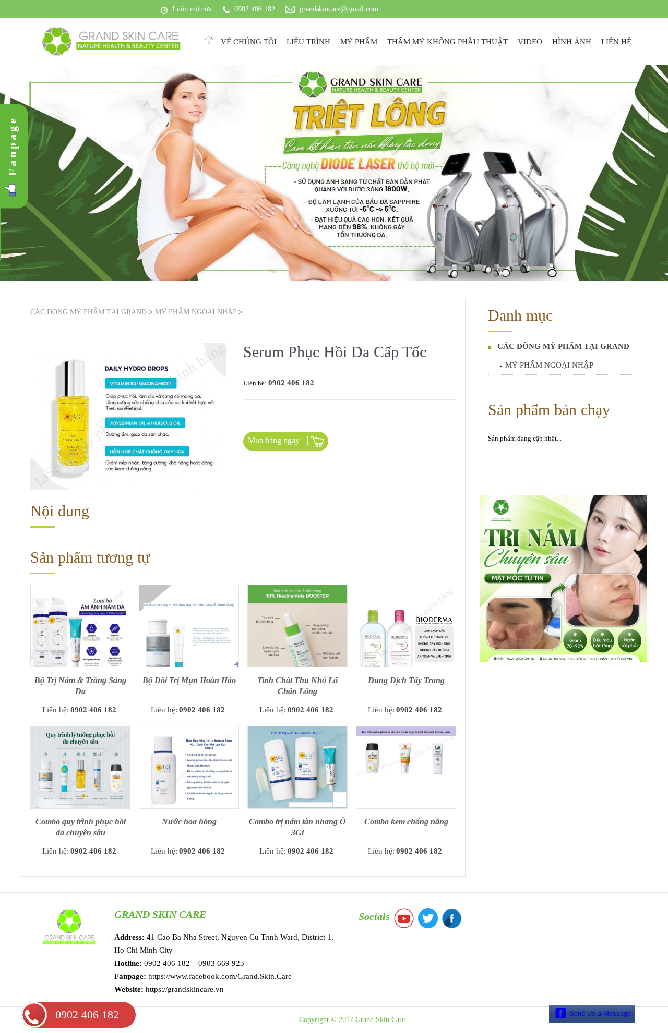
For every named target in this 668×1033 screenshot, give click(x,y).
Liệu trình (308, 42)
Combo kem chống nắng (406, 821)
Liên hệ (616, 42)
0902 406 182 (87, 1014)
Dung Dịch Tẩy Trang (406, 680)
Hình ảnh (571, 42)
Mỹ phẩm (358, 42)
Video (530, 42)
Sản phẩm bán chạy (549, 409)
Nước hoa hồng (189, 821)
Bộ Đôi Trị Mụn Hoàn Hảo (189, 680)
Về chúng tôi (249, 42)
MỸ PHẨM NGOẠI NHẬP (549, 365)
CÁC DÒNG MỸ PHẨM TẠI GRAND (563, 346)
